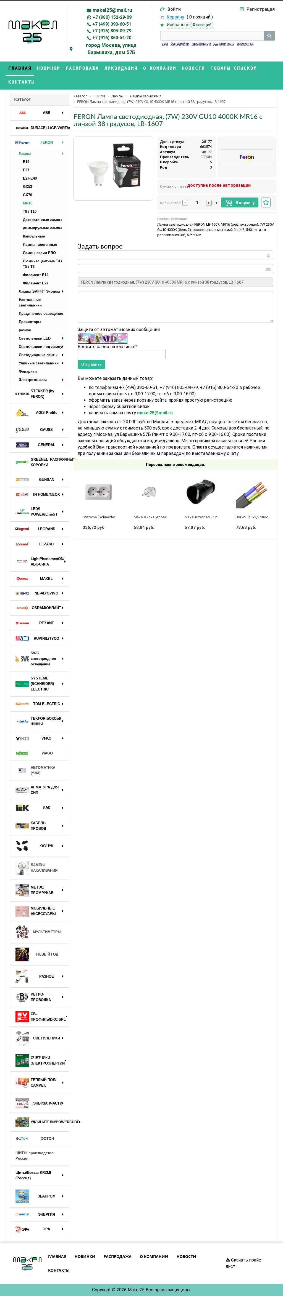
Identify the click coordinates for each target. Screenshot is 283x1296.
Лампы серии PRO (39, 253)
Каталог (22, 99)
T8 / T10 (29, 211)
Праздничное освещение (41, 313)
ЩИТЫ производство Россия (34, 1156)
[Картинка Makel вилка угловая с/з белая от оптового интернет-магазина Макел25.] (150, 492)
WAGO (47, 753)
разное (25, 330)
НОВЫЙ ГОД (47, 954)
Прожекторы (30, 322)
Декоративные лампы (42, 220)
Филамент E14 (35, 275)
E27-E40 (30, 178)
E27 (26, 170)
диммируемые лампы (42, 228)
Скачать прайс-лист (244, 1263)
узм (165, 43)
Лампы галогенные (40, 244)
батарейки (180, 43)
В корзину (245, 203)
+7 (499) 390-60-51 (111, 24)
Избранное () (190, 24)
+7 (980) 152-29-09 (112, 17)
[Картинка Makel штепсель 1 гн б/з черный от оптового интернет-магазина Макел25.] (201, 492)
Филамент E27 (35, 283)
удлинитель (223, 43)
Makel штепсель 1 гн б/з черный (211, 517)
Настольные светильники (30, 302)
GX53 (27, 187)
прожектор (201, 43)
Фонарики (28, 371)
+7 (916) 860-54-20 (111, 37)
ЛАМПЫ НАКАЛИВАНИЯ (44, 868)
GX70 (27, 195)
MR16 (27, 203)
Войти (174, 9)
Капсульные (34, 236)
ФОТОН (47, 1139)
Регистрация (261, 9)
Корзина (175, 17)
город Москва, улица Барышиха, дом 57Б (111, 48)
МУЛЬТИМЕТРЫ (47, 932)
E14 (26, 162)
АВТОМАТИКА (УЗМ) (43, 770)
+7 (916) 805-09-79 (111, 30)
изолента (245, 43)
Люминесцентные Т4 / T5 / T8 (42, 264)
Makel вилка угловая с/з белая (160, 517)
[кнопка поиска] (269, 36)
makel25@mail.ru (112, 10)
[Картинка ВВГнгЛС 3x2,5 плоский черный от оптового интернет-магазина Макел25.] (252, 492)
